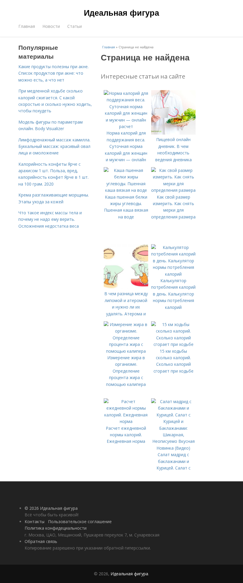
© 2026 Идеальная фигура (51, 508)
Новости (51, 26)
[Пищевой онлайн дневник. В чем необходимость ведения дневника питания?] (173, 133)
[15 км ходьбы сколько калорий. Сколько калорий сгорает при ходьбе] (173, 344)
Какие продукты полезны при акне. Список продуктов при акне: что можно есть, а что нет (53, 73)
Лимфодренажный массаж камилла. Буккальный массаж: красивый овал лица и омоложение (54, 146)
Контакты (34, 521)
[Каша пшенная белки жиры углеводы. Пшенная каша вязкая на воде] (126, 190)
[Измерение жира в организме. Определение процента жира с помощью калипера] (126, 351)
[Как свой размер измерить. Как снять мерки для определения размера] (173, 190)
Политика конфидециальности (56, 528)
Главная (26, 26)
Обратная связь (41, 541)
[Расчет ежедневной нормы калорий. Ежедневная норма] (126, 421)
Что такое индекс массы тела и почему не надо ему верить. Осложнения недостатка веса (50, 219)
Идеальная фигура (121, 12)
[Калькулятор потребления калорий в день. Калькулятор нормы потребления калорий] (173, 274)
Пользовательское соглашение (80, 521)
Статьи (74, 26)
